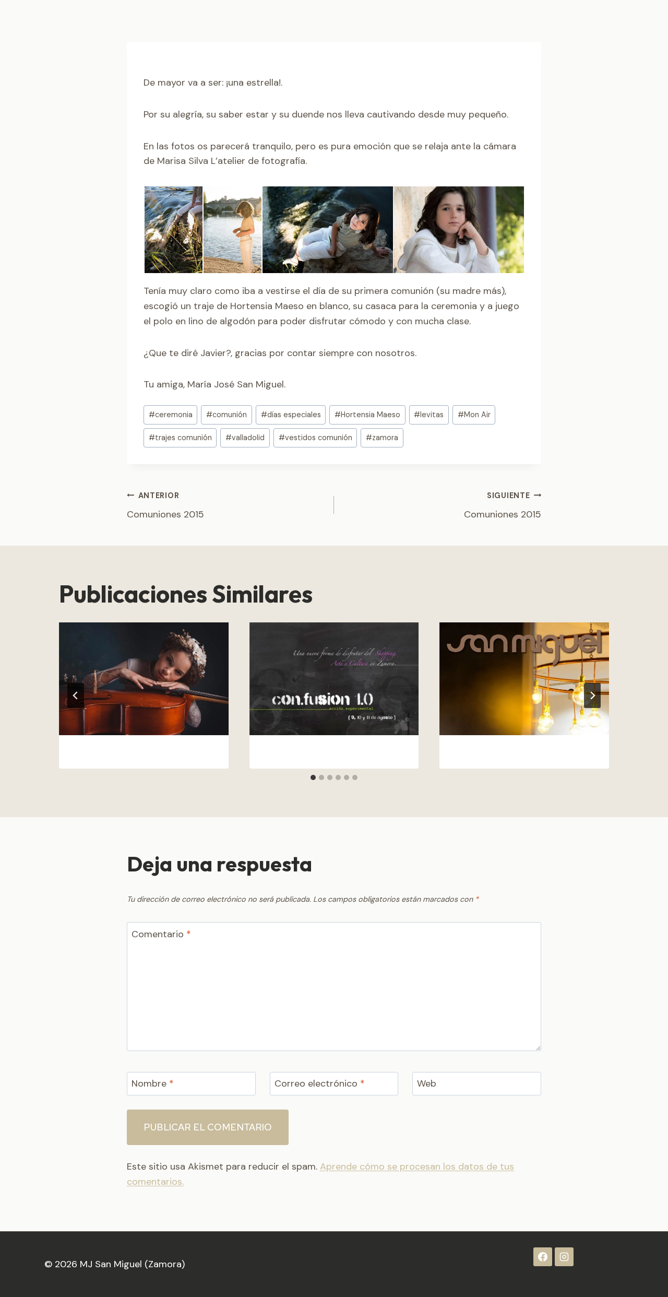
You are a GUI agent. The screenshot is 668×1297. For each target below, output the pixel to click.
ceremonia (171, 414)
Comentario (161, 934)
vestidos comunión (315, 437)
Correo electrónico (320, 1084)
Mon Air (474, 414)
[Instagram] (564, 1256)
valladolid (245, 437)
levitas (429, 414)
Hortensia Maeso (367, 414)
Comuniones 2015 (165, 506)
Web (426, 1084)
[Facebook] (542, 1256)
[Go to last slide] (75, 695)
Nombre (153, 1084)
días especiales (291, 414)
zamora (382, 437)
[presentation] (144, 678)
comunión (226, 414)
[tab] (313, 777)
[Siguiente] (592, 695)
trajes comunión (180, 437)
